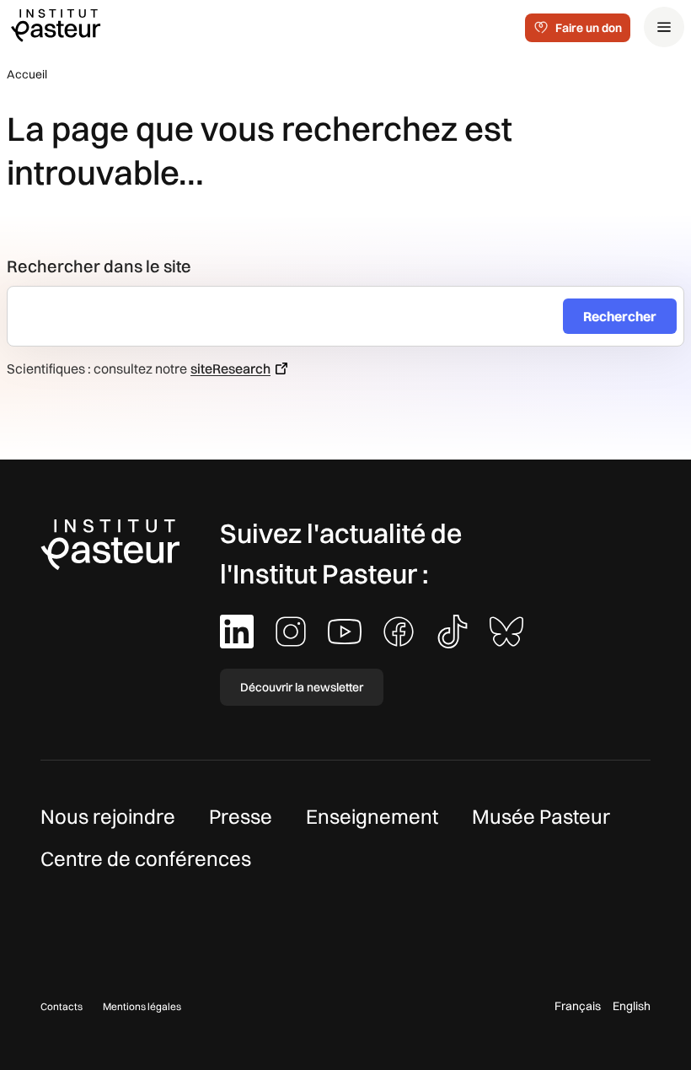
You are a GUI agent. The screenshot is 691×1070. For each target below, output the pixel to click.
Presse (240, 816)
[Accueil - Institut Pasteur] (55, 24)
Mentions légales (142, 1006)
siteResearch (230, 368)
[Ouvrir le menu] (664, 27)
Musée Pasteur (541, 816)
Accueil (27, 74)
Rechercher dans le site (99, 266)
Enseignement (372, 816)
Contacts (61, 1006)
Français (577, 1006)
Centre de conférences (145, 858)
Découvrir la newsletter (301, 687)
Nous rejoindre (107, 816)
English (632, 1006)
